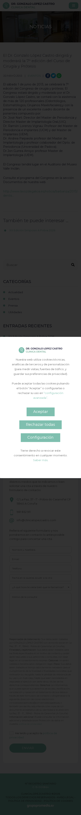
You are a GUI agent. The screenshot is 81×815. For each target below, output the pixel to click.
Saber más (40, 460)
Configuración (40, 437)
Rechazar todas (40, 424)
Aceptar (40, 411)
